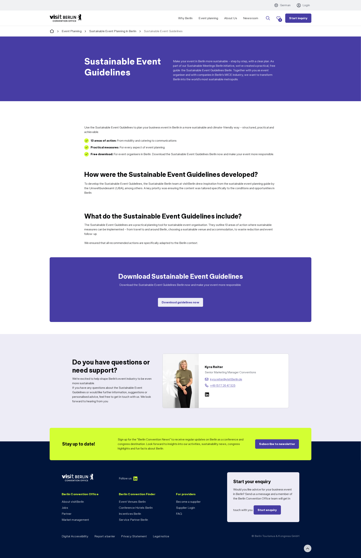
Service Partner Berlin (133, 520)
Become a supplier (188, 501)
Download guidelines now (180, 302)
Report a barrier (104, 536)
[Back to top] (307, 548)
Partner (66, 513)
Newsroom (250, 18)
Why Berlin (185, 18)
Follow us (125, 478)
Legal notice (161, 536)
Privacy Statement (134, 536)
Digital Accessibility (75, 536)
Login (306, 5)
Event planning (208, 18)
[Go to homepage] (52, 31)
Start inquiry (298, 18)
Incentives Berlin (130, 513)
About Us (230, 18)
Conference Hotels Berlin (136, 507)
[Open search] (268, 18)
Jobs (65, 507)
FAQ (179, 513)
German (285, 5)
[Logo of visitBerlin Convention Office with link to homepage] (65, 18)
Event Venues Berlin (132, 501)
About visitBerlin (73, 501)
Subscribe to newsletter (277, 444)
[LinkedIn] (207, 394)
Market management (75, 520)
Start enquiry (267, 510)
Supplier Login (185, 507)
